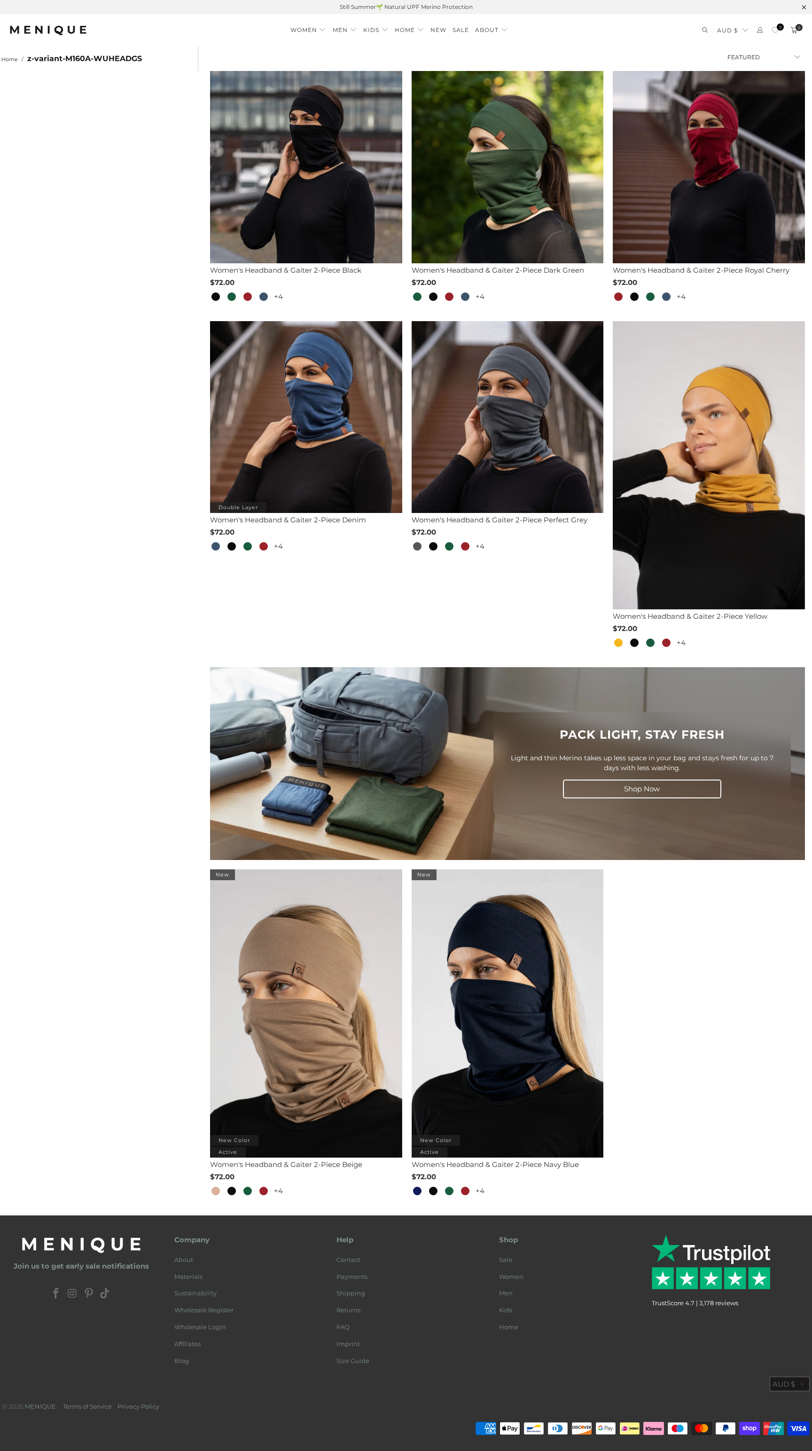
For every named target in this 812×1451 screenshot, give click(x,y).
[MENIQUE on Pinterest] (89, 1294)
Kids (505, 1310)
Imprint (348, 1344)
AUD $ (727, 30)
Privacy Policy (138, 1406)
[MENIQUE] (48, 30)
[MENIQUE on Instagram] (73, 1294)
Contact (348, 1259)
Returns (348, 1310)
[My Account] (760, 30)
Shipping (350, 1293)
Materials (188, 1276)
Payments (351, 1276)
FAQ (343, 1327)
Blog (181, 1360)
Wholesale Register (204, 1310)
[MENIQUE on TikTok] (105, 1294)
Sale (505, 1259)
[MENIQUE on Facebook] (56, 1294)
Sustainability (195, 1293)
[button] (308, 27)
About (183, 1259)
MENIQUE (40, 1406)
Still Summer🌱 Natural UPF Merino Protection (406, 6)
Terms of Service (87, 1406)
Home (508, 1327)
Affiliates (187, 1344)
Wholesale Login (200, 1327)
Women (511, 1276)
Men (506, 1293)
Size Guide (352, 1360)
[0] (775, 30)
